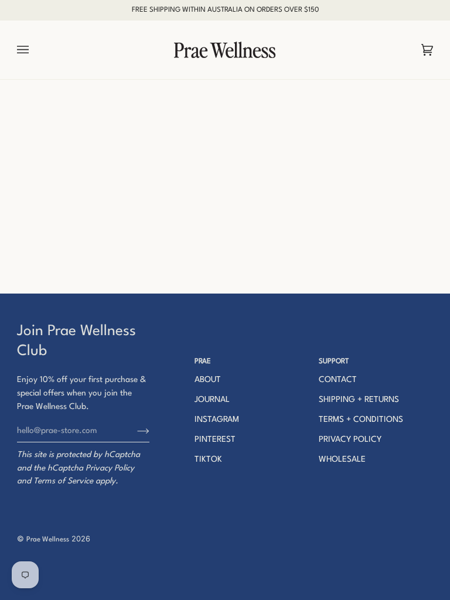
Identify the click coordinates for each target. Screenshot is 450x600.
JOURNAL (212, 400)
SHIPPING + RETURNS (359, 400)
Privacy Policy (110, 468)
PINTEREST (215, 439)
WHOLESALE (342, 459)
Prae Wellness (47, 539)
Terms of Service (63, 481)
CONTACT (338, 380)
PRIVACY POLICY (350, 439)
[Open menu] (34, 50)
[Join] (133, 430)
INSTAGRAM (217, 419)
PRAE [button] (203, 361)
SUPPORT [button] (334, 361)
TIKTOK (208, 459)
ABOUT (208, 380)
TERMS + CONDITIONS (361, 419)
